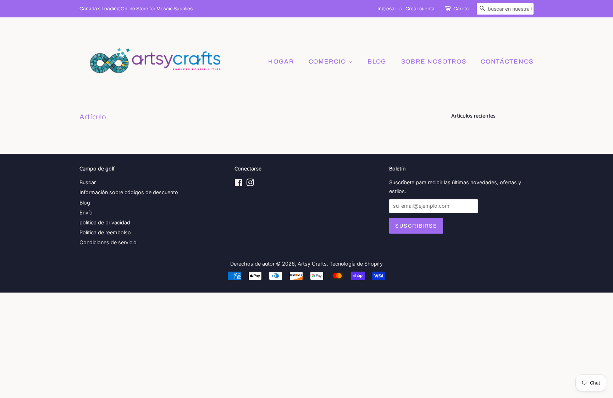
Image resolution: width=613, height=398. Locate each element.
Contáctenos (507, 61)
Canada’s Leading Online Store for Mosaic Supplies (136, 8)
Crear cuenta (420, 8)
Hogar (281, 61)
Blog (84, 203)
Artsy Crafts (312, 264)
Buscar (87, 182)
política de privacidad (104, 222)
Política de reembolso (105, 232)
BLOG (377, 61)
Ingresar (386, 8)
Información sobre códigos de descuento (128, 192)
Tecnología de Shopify (356, 264)
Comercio (328, 61)
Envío (86, 212)
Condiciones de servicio (108, 242)
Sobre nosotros (433, 61)
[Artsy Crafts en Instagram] (250, 184)
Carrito (461, 8)
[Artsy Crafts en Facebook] (238, 184)
